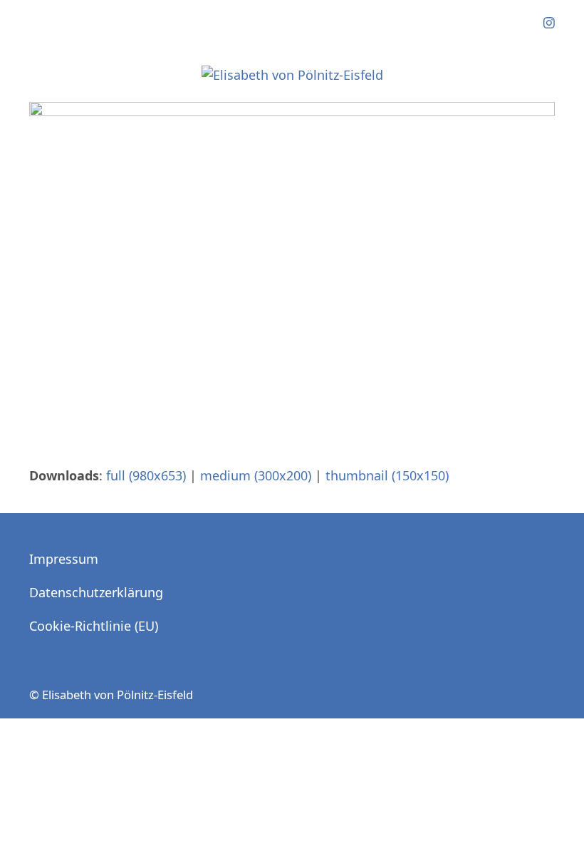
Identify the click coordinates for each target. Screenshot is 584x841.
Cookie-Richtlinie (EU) (93, 625)
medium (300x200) (255, 475)
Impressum (63, 558)
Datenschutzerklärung (96, 592)
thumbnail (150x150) (387, 475)
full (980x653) (146, 475)
